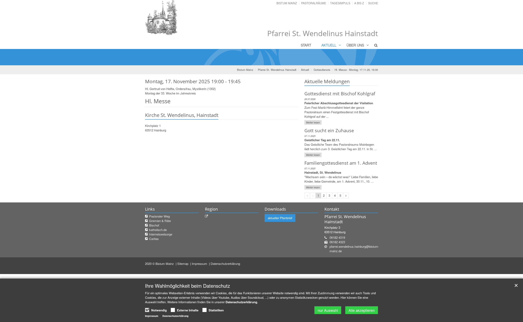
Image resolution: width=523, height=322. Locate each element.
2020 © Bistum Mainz (160, 263)
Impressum (200, 263)
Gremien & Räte (160, 221)
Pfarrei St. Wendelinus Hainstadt (277, 70)
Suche (373, 3)
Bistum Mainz (286, 3)
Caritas (154, 239)
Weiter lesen (313, 122)
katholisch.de (158, 230)
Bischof (154, 225)
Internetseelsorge (160, 234)
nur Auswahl (328, 310)
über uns (355, 45)
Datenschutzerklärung (225, 263)
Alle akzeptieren (362, 310)
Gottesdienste (322, 70)
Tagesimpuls (340, 3)
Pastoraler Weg (159, 216)
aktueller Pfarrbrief (280, 218)
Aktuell (328, 45)
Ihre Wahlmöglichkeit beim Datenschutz (187, 286)
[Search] (373, 45)
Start (306, 45)
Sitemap (183, 263)
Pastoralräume (313, 3)
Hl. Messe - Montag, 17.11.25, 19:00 (356, 70)
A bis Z (359, 3)
